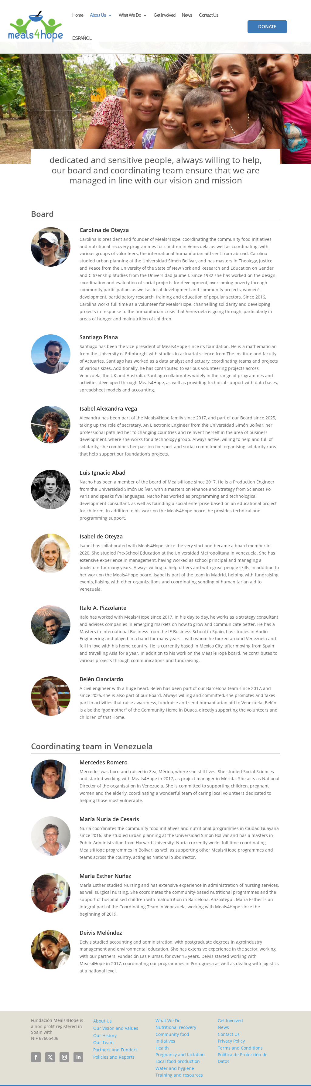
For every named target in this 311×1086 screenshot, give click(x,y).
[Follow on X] (50, 1057)
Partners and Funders (115, 1050)
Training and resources (179, 1075)
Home (77, 15)
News (187, 15)
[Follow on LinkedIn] (78, 1057)
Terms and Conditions (240, 1048)
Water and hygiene (175, 1068)
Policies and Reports (114, 1057)
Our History (105, 1035)
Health (162, 1048)
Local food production (178, 1061)
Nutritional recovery (176, 1027)
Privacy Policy (231, 1041)
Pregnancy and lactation (180, 1054)
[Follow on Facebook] (36, 1057)
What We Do (130, 15)
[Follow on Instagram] (64, 1057)
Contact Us (208, 15)
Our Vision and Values (115, 1028)
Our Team (103, 1042)
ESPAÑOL (81, 38)
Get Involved (164, 15)
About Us (98, 15)
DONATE (267, 26)
